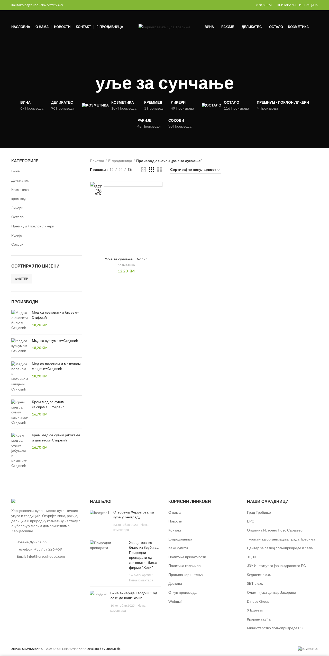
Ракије (16, 235)
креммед (18, 198)
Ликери (17, 208)
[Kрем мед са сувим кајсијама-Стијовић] (19, 412)
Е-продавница (120, 160)
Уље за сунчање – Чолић (126, 259)
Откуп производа (182, 592)
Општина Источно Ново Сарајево (275, 530)
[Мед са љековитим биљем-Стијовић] (19, 320)
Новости (175, 521)
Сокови (17, 244)
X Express (255, 610)
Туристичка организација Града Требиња (281, 539)
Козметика (20, 189)
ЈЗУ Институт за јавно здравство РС (276, 565)
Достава (175, 583)
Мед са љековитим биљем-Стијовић (55, 315)
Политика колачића (184, 565)
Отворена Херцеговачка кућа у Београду (133, 515)
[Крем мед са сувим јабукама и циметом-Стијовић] (19, 450)
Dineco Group (258, 601)
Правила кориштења (185, 574)
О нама (174, 512)
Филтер (21, 279)
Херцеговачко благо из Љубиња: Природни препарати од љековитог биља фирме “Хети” (144, 555)
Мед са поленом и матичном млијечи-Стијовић (56, 366)
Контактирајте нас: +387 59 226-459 (37, 5)
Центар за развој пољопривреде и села (280, 548)
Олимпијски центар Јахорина (271, 592)
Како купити (178, 548)
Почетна (97, 160)
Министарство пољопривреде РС (275, 628)
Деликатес (20, 180)
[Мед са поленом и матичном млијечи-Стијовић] (19, 376)
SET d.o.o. (255, 583)
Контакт (174, 530)
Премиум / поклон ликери (32, 226)
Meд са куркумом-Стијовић (55, 340)
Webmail (175, 601)
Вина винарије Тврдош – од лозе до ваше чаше (133, 595)
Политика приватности (187, 557)
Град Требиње (259, 512)
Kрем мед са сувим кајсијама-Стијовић (48, 405)
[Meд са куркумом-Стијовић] (19, 345)
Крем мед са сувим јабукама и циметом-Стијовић (56, 438)
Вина (15, 171)
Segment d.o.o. (259, 574)
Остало (17, 217)
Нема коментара (141, 580)
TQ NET (253, 557)
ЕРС (250, 521)
